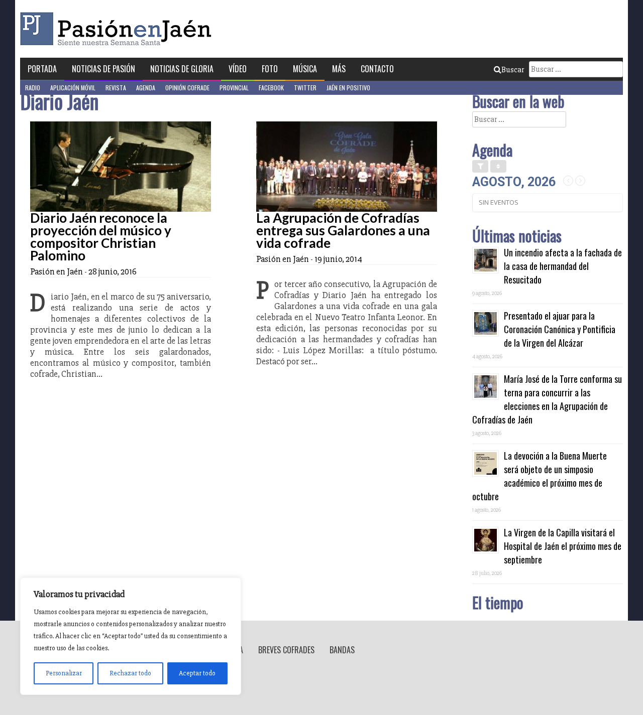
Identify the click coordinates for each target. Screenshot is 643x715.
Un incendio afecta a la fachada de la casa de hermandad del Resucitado (563, 266)
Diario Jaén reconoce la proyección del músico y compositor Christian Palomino (100, 236)
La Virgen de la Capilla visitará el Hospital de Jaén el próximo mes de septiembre (562, 546)
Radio (32, 87)
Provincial (234, 87)
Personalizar (64, 673)
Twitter (305, 87)
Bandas (342, 650)
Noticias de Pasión (103, 69)
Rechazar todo (130, 673)
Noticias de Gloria (181, 69)
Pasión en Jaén (118, 29)
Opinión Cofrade (187, 87)
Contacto (377, 69)
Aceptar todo (197, 673)
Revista (115, 87)
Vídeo (238, 69)
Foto (270, 69)
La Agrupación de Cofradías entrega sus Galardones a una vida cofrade (343, 230)
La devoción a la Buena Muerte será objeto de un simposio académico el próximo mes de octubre (539, 476)
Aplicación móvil (72, 87)
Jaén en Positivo (348, 87)
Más (339, 69)
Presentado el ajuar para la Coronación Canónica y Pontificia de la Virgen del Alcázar (559, 329)
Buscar (512, 70)
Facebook (271, 87)
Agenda (145, 87)
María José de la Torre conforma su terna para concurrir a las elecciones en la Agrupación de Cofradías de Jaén (547, 399)
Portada (42, 69)
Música (305, 69)
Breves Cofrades (286, 650)
